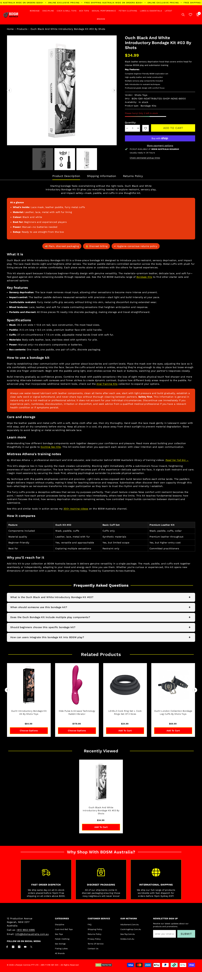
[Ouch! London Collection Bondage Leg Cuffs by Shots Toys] (173, 685)
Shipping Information (101, 176)
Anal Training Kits (106, 383)
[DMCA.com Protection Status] (104, 965)
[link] (145, 128)
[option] (62, 90)
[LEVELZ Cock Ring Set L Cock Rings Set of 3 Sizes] (125, 685)
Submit (186, 933)
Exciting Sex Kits (51, 447)
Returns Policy (133, 176)
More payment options (160, 145)
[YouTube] (25, 947)
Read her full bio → (177, 460)
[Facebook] (7, 947)
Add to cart (173, 128)
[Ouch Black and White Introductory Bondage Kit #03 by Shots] (101, 781)
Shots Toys (141, 95)
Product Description (66, 176)
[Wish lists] (190, 14)
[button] (9, 90)
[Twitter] (31, 947)
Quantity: (130, 122)
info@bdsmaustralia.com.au (32, 934)
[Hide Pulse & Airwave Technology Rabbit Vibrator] (77, 685)
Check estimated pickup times (145, 158)
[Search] (183, 14)
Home (10, 29)
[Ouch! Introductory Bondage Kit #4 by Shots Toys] (29, 685)
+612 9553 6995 (25, 929)
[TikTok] (19, 947)
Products (22, 29)
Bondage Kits (144, 277)
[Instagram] (13, 947)
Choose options (29, 730)
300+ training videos (75, 508)
